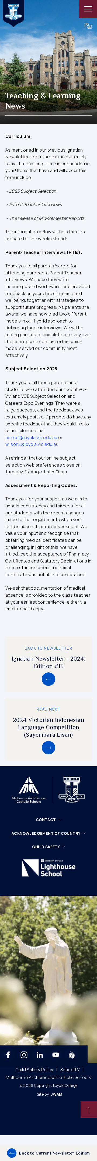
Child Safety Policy (34, 1070)
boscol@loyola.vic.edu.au (31, 437)
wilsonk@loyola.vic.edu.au (31, 444)
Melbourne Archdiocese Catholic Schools (48, 1077)
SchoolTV (69, 1070)
